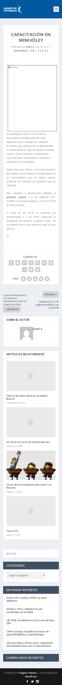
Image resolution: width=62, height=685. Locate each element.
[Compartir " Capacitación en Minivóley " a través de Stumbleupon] (24, 269)
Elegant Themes (28, 672)
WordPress (31, 676)
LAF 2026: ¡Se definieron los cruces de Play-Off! (30, 622)
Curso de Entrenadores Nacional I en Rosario (29, 486)
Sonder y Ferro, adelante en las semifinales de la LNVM (24, 610)
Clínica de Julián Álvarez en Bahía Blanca (26, 397)
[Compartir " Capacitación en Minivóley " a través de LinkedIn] (44, 262)
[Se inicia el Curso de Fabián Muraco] (31, 422)
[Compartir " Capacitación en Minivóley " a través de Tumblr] (31, 262)
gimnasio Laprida (16, 197)
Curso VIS (12, 530)
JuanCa (30, 46)
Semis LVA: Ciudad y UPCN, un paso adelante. (26, 599)
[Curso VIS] (31, 511)
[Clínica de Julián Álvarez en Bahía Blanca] (31, 376)
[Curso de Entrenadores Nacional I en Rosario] (31, 465)
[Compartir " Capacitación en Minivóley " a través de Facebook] (11, 262)
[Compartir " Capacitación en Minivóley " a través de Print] (37, 269)
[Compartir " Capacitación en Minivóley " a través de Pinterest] (37, 262)
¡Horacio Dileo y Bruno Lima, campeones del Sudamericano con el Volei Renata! (29, 644)
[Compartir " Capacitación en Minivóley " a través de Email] (31, 269)
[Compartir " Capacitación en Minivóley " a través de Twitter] (18, 262)
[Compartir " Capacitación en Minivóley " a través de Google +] (24, 262)
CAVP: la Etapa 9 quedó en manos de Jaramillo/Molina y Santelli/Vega (27, 633)
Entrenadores (21, 50)
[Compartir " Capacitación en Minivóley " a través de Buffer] (51, 262)
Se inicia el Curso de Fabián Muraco (28, 442)
